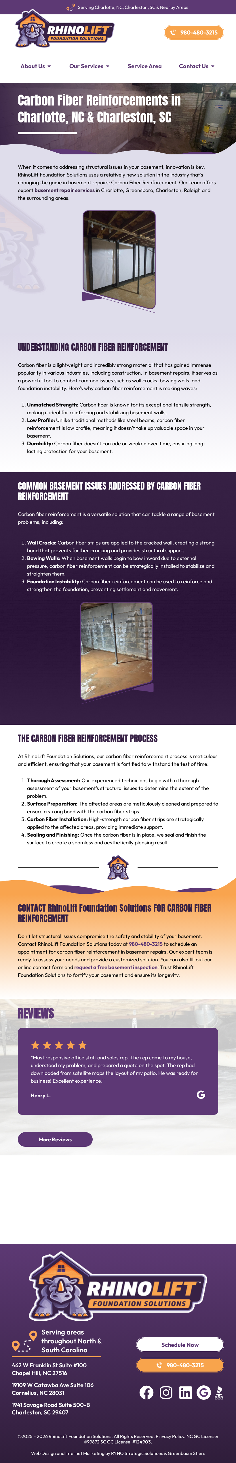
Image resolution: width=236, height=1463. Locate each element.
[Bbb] (219, 1392)
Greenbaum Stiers (186, 1453)
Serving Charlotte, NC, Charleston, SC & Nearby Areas (133, 7)
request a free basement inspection (115, 967)
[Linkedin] (185, 1392)
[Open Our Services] (108, 66)
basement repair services (65, 190)
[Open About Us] (49, 66)
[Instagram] (166, 1392)
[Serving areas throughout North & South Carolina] (24, 1341)
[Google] (204, 1392)
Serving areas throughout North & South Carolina (71, 1341)
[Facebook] (146, 1392)
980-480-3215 (146, 944)
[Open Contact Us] (213, 66)
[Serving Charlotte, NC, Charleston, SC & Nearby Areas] (70, 7)
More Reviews (55, 1139)
